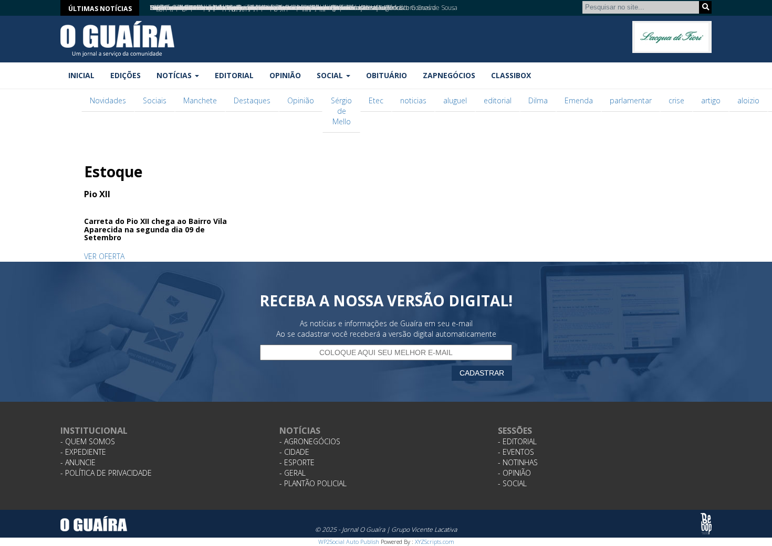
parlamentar (631, 100)
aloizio (748, 100)
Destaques (252, 100)
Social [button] (331, 75)
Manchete (200, 100)
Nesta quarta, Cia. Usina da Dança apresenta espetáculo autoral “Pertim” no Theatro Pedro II (278, 7)
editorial (498, 100)
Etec (376, 100)
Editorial (234, 75)
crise (676, 100)
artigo (711, 100)
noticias (413, 100)
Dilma (538, 100)
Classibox (511, 75)
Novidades (108, 100)
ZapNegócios (449, 75)
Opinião (285, 75)
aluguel (455, 100)
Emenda (579, 100)
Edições (125, 75)
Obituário (386, 75)
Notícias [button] (175, 75)
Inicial (81, 75)
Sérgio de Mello (341, 110)
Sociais (154, 100)
